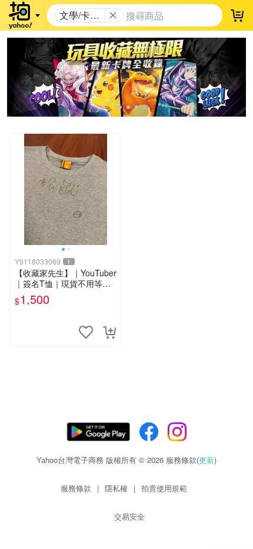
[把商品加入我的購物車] (109, 332)
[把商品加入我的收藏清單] (86, 332)
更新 (206, 459)
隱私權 (116, 488)
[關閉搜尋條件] (113, 15)
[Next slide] (113, 189)
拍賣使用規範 (164, 488)
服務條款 (76, 488)
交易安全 (129, 516)
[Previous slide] (17, 189)
